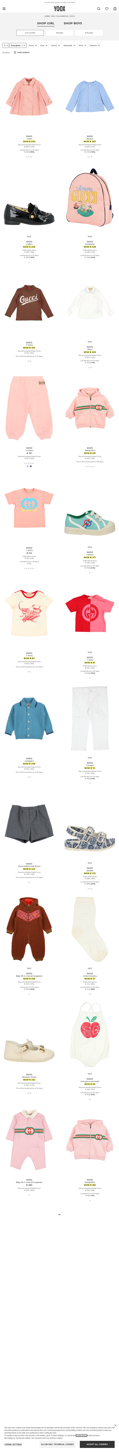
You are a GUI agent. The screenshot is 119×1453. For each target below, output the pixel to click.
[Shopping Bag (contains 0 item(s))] (115, 9)
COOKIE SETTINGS (13, 1444)
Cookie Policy (81, 1435)
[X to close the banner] (115, 1425)
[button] (59, 1214)
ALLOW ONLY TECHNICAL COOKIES (57, 1444)
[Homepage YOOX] (59, 8)
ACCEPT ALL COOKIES (97, 1444)
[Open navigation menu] (4, 9)
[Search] (99, 9)
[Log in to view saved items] (107, 9)
